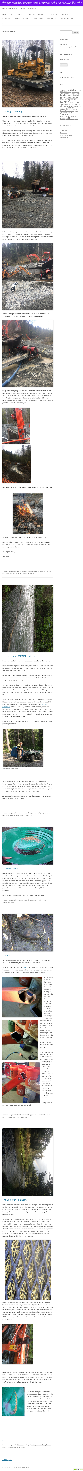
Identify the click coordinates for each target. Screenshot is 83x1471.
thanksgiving (63, 112)
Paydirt (40, 900)
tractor (70, 112)
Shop (4, 23)
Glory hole (20, 1445)
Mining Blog (66, 14)
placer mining (69, 106)
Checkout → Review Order (37, 14)
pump (19, 573)
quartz (62, 108)
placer (15, 573)
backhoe (63, 92)
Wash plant (65, 118)
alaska (29, 571)
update (25, 967)
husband (5, 573)
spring (76, 111)
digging (72, 93)
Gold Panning (65, 100)
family (38, 571)
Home (4, 14)
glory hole (75, 95)
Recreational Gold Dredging (68, 109)
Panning (66, 104)
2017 (18, 571)
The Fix (6, 955)
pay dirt (71, 104)
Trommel (24, 573)
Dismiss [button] (73, 3)
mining (4, 815)
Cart (11, 14)
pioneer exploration (13, 815)
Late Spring (63, 44)
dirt (75, 93)
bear (39, 1115)
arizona (79, 90)
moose (71, 102)
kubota (48, 1445)
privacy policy (38, 19)
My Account (6, 19)
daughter (66, 93)
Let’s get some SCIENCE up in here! (20, 656)
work (76, 119)
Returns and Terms (67, 19)
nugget (10, 573)
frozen (68, 95)
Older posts (7, 1460)
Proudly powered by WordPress (20, 1467)
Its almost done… (11, 868)
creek (61, 93)
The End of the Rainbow (14, 1199)
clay (71, 92)
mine (76, 100)
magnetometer (45, 813)
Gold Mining (47, 571)
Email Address (64, 59)
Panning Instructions (22, 19)
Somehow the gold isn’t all (68, 47)
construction (75, 92)
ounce (61, 104)
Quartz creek (71, 108)
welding (11, 1117)
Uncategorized (21, 813)
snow (72, 111)
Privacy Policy (51, 19)
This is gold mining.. (12, 111)
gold (41, 571)
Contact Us (53, 14)
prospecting (77, 106)
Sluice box (68, 111)
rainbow (9, 1447)
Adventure (63, 90)
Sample (62, 111)
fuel (71, 95)
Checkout (21, 14)
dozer (33, 571)
